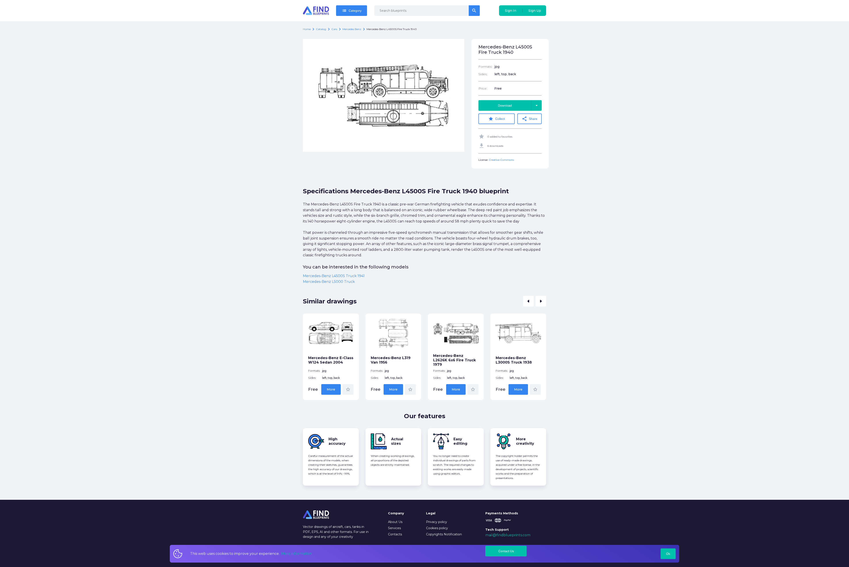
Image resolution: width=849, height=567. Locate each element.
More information (296, 554)
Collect (496, 118)
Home (307, 29)
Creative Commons (501, 159)
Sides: (482, 74)
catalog (321, 29)
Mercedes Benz (351, 29)
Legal (430, 513)
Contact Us (506, 551)
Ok (668, 554)
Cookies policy (437, 528)
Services (394, 528)
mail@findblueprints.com (507, 535)
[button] (528, 301)
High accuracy (337, 441)
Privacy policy (436, 522)
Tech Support (497, 530)
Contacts (395, 534)
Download (518, 105)
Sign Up (534, 11)
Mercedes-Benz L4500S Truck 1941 (334, 276)
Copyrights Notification (444, 534)
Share (529, 118)
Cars (334, 29)
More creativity (525, 441)
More (331, 389)
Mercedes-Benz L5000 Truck (329, 282)
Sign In (510, 11)
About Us (395, 522)
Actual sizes (397, 441)
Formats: (485, 67)
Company (396, 513)
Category (351, 10)
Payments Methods (501, 513)
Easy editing (460, 441)
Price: (482, 88)
